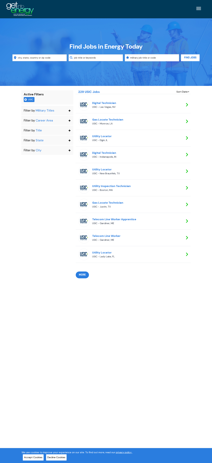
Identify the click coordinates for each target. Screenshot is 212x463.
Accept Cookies (33, 457)
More (82, 274)
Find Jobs (190, 57)
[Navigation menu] (198, 8)
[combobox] (39, 57)
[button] (47, 110)
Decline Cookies (56, 457)
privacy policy (124, 452)
